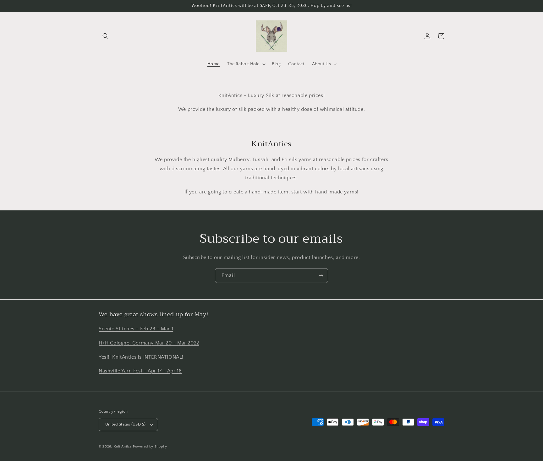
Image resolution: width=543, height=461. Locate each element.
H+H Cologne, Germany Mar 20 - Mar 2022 (149, 343)
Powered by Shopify (150, 446)
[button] (105, 36)
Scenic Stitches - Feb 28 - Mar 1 (136, 329)
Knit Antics (123, 446)
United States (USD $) (125, 424)
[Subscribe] (321, 275)
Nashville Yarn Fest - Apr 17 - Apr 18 (140, 371)
